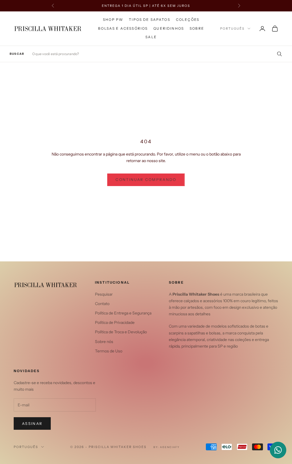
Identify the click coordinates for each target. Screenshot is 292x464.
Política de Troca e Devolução (121, 331)
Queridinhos (168, 28)
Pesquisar (104, 294)
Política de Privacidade (115, 322)
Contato (102, 303)
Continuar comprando (145, 179)
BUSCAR (17, 54)
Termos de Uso (108, 351)
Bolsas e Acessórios (123, 28)
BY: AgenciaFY (166, 447)
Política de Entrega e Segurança (123, 313)
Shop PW (113, 19)
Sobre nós (104, 341)
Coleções (187, 19)
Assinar (32, 423)
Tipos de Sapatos (149, 19)
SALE (151, 37)
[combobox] (157, 54)
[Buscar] (277, 54)
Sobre (197, 28)
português (232, 29)
